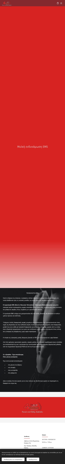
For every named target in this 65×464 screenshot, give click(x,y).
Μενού (61, 3)
